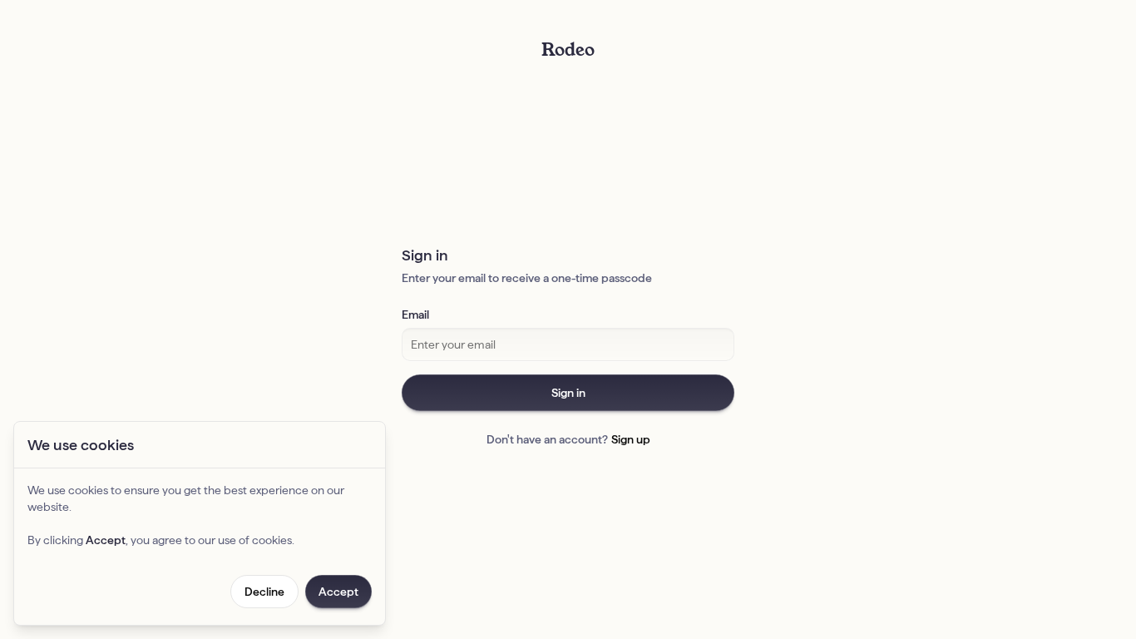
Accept (338, 591)
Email (415, 314)
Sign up (630, 439)
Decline (264, 591)
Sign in (568, 392)
